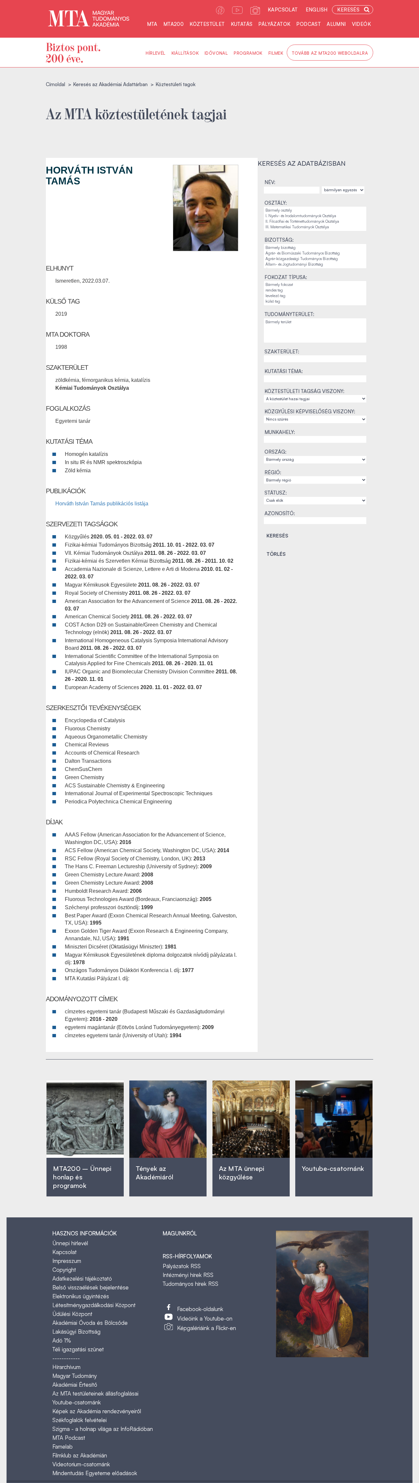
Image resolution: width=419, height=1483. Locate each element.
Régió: (272, 472)
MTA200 (173, 24)
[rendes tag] (315, 290)
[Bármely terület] (315, 322)
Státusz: (275, 493)
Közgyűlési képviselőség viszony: (309, 411)
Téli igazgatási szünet (78, 1349)
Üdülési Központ (72, 1313)
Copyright (64, 1269)
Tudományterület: (289, 314)
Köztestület (207, 24)
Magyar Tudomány (74, 1375)
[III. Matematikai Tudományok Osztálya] (315, 227)
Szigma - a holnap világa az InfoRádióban (102, 1428)
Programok (248, 53)
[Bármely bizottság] (315, 248)
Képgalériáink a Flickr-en (206, 1327)
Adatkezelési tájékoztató (82, 1278)
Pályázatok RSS (182, 1266)
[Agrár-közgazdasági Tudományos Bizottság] (315, 259)
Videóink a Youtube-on (204, 1318)
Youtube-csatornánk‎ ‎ (333, 1168)
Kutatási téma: (283, 371)
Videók (361, 24)
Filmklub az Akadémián (79, 1455)
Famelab (62, 1446)
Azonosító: (279, 513)
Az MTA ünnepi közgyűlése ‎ (241, 1172)
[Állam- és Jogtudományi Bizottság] (315, 264)
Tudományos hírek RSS (190, 1283)
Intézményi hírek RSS (188, 1274)
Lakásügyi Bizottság (76, 1331)
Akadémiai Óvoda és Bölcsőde (90, 1322)
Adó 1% (61, 1340)
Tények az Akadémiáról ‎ (154, 1172)
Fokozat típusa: (285, 277)
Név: (269, 182)
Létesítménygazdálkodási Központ (94, 1305)
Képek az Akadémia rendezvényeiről (96, 1411)
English (317, 10)
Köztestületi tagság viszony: (304, 391)
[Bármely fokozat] (315, 285)
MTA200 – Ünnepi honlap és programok (82, 1177)
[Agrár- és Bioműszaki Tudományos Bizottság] (315, 253)
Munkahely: (279, 432)
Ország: (275, 452)
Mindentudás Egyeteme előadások (94, 1473)
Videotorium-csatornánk (81, 1464)
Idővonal (216, 53)
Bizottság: (279, 240)
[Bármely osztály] (315, 210)
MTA (152, 24)
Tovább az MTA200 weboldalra (330, 53)
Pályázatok (274, 24)
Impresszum (66, 1260)
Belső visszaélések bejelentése (90, 1287)
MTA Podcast (68, 1437)
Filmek (275, 53)
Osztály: (275, 203)
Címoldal (55, 84)
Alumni (336, 24)
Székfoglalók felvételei (79, 1420)
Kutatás (242, 24)
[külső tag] (315, 301)
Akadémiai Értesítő (74, 1384)
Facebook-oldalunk (200, 1308)
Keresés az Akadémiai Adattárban (110, 84)
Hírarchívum (66, 1366)
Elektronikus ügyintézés (80, 1296)
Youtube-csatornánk (76, 1402)
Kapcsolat (283, 10)
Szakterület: (281, 351)
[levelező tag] (315, 296)
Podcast (308, 24)
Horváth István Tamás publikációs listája (101, 503)
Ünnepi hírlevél (70, 1243)
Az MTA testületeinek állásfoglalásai (95, 1393)
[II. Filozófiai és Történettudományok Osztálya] (315, 221)
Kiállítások (185, 53)
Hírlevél (155, 53)
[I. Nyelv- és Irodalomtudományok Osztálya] (315, 216)
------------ (66, 1358)
